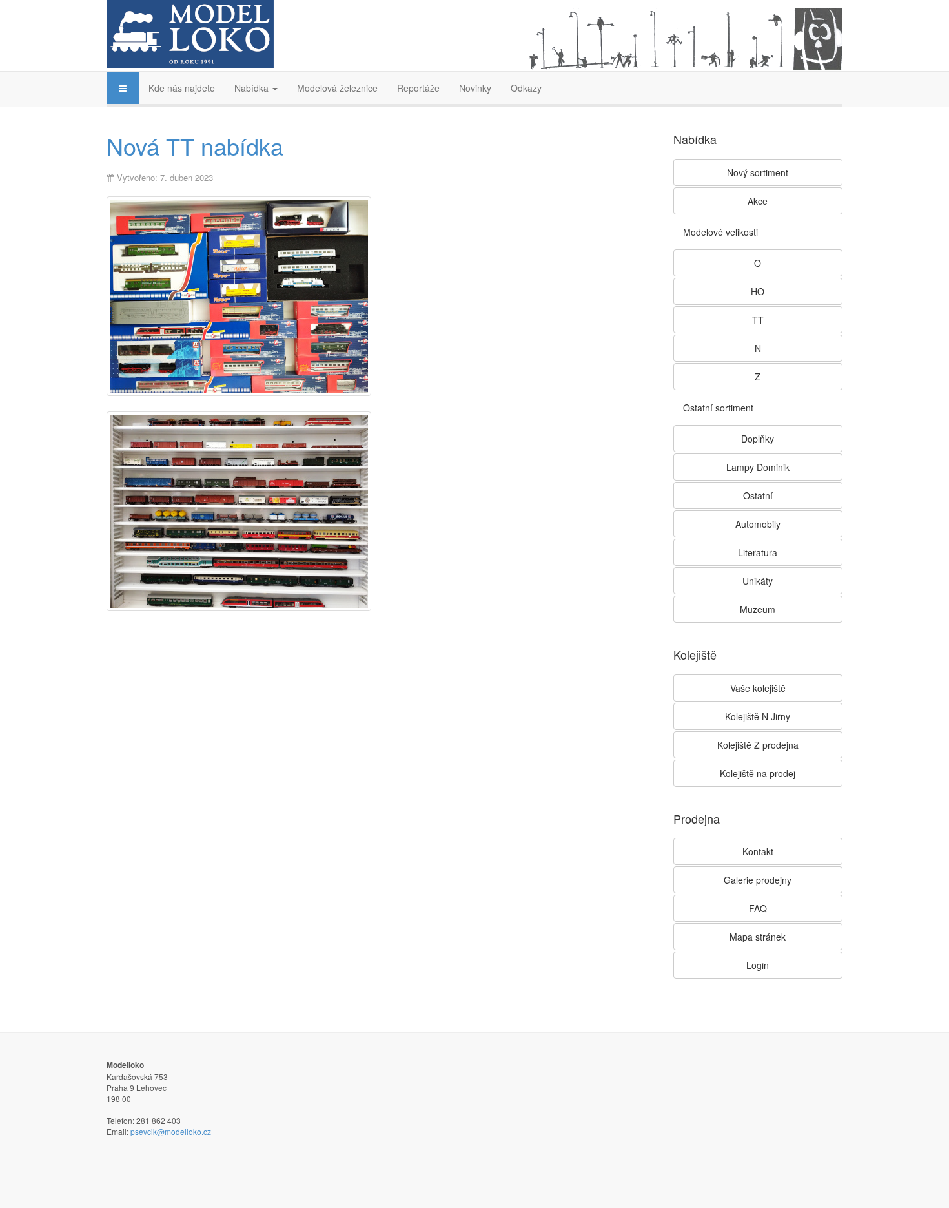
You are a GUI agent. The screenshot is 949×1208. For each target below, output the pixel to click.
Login (757, 965)
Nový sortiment (757, 172)
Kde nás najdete (181, 87)
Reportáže (418, 87)
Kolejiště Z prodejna (758, 744)
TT (758, 319)
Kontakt (757, 851)
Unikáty (757, 580)
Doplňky (757, 438)
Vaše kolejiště (758, 688)
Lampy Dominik (758, 467)
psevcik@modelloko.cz (170, 1131)
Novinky (475, 87)
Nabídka (252, 87)
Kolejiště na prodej (757, 773)
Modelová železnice (337, 87)
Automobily (758, 523)
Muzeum (757, 609)
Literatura (757, 552)
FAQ (758, 908)
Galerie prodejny (757, 879)
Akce (758, 200)
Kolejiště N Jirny (757, 716)
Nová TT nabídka (195, 145)
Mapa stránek (758, 936)
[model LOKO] (190, 34)
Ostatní (758, 495)
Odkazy (526, 87)
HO (757, 291)
